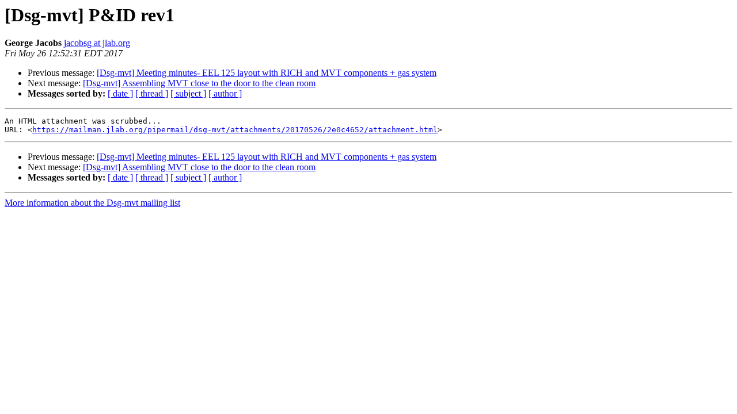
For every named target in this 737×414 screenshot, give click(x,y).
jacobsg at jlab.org (97, 43)
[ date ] (120, 93)
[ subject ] (188, 93)
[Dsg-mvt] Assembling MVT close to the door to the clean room (199, 83)
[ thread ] (151, 93)
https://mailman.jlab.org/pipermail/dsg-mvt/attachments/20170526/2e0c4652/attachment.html (235, 129)
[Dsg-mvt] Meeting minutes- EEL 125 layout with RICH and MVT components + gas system (266, 73)
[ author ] (225, 93)
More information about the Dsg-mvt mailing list (92, 203)
